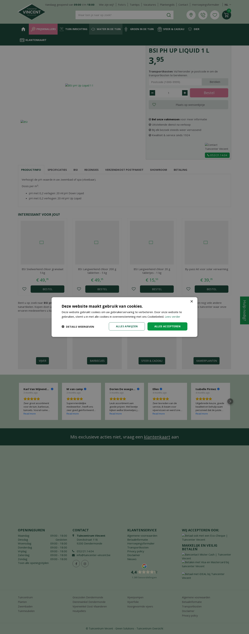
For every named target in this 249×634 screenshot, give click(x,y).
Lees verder (172, 316)
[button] (78, 326)
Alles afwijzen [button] (127, 326)
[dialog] (124, 317)
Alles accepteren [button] (167, 326)
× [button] (191, 301)
